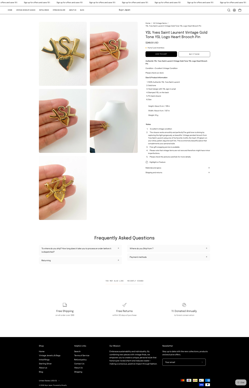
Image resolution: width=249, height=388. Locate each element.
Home (148, 23)
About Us (78, 367)
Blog (41, 372)
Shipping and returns (154, 172)
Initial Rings (44, 359)
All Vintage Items (160, 23)
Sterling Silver (45, 363)
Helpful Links (80, 346)
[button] (25, 10)
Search (77, 351)
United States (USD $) (48, 381)
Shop (41, 346)
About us (43, 367)
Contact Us (79, 363)
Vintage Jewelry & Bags (49, 355)
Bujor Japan (124, 10)
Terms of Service (81, 355)
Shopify (64, 385)
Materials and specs (153, 168)
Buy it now (194, 54)
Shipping (78, 372)
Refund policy (80, 359)
